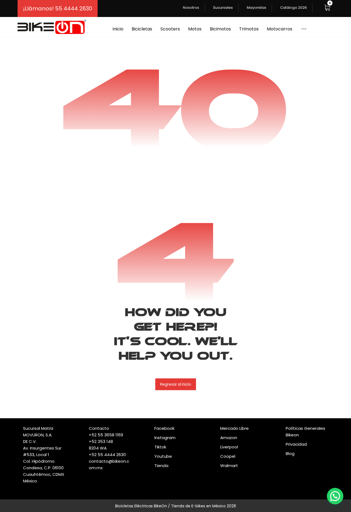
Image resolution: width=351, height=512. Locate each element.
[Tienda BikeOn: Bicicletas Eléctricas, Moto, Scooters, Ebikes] (52, 27)
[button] (327, 7)
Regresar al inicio (175, 384)
